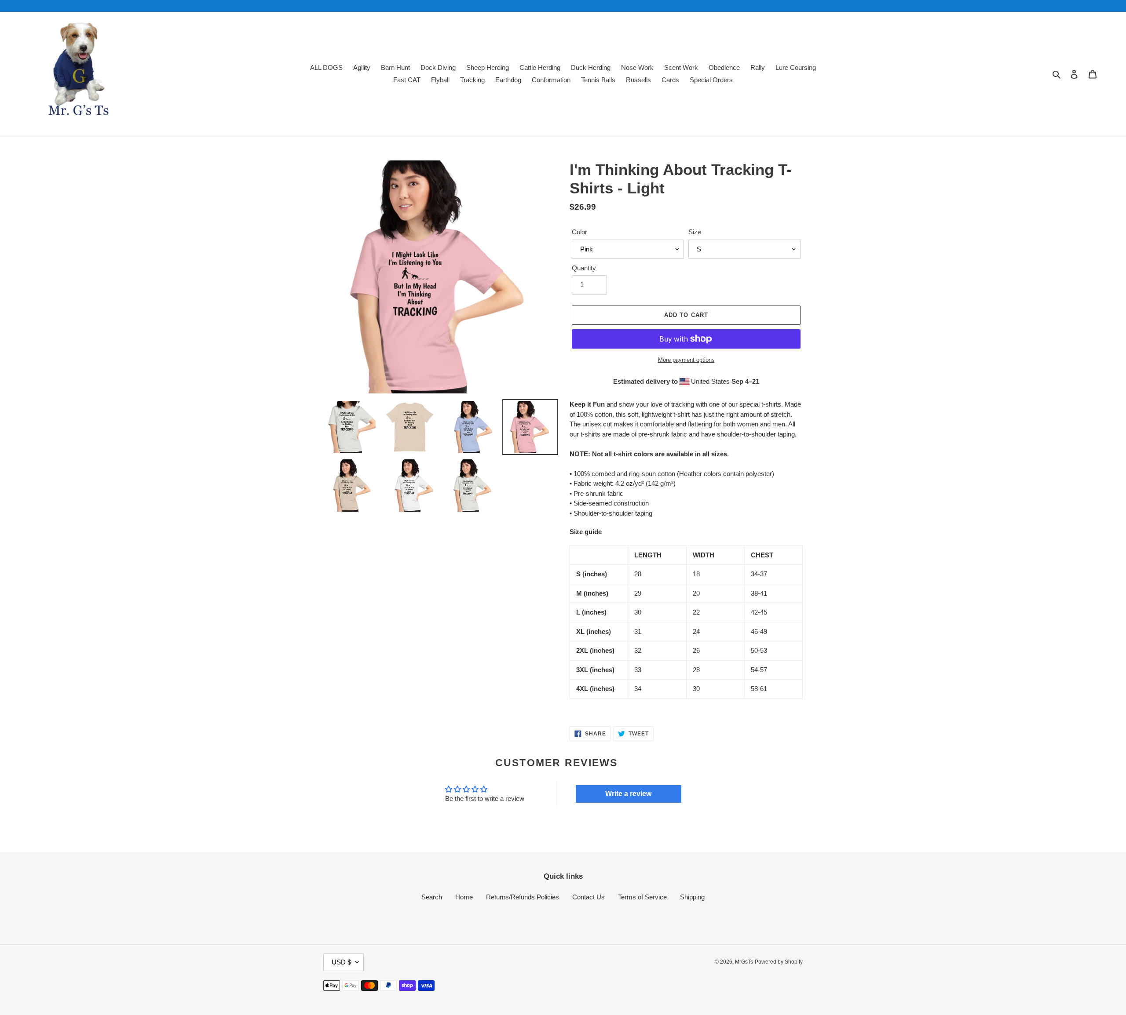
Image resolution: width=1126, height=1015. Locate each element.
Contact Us (588, 897)
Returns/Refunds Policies (522, 897)
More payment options (686, 360)
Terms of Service (642, 897)
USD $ (341, 962)
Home (464, 897)
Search (431, 897)
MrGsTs (744, 962)
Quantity (584, 268)
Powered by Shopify (779, 962)
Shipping (692, 897)
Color (579, 232)
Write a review (628, 793)
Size (694, 232)
